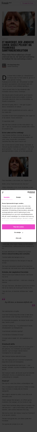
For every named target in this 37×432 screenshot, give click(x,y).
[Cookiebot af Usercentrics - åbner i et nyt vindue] (27, 192)
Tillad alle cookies (18, 226)
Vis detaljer (17, 232)
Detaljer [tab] (18, 197)
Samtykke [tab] (7, 197)
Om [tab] (30, 197)
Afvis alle (18, 238)
